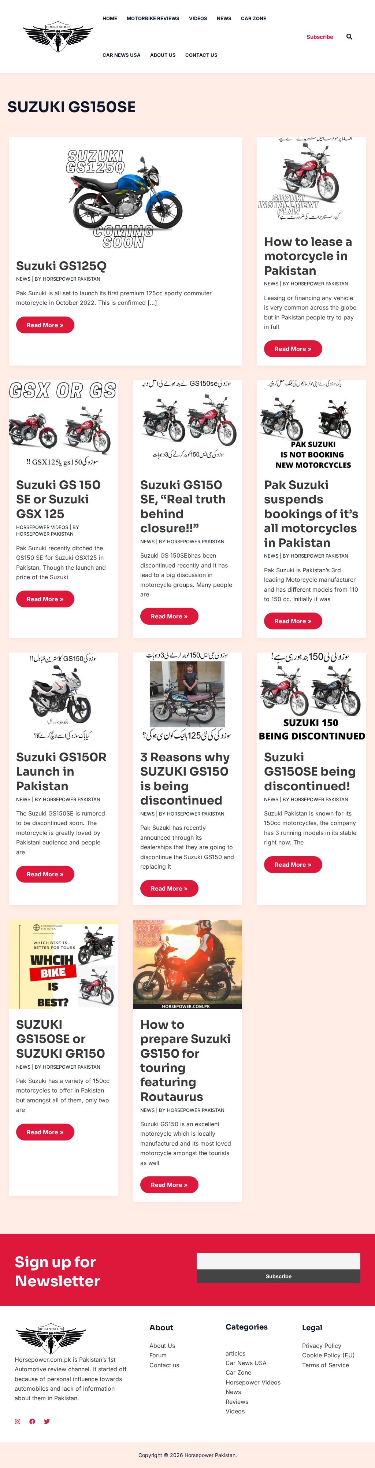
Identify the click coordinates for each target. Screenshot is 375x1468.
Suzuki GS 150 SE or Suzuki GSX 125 (58, 499)
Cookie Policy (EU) (328, 1355)
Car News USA (122, 55)
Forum (158, 1355)
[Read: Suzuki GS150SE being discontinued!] (311, 694)
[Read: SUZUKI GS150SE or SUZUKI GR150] (63, 961)
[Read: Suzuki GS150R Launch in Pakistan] (63, 694)
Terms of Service (325, 1365)
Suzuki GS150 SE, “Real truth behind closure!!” (183, 507)
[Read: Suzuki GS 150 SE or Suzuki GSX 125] (63, 421)
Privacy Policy (321, 1345)
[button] (320, 37)
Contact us (201, 55)
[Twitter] (47, 1421)
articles (235, 1353)
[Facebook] (32, 1421)
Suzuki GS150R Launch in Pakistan (61, 772)
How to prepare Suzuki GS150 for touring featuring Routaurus (185, 1060)
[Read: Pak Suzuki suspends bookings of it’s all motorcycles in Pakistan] (311, 421)
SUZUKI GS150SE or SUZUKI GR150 (60, 1039)
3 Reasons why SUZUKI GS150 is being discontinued (185, 779)
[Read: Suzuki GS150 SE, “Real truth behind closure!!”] (187, 421)
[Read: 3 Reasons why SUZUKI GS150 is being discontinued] (187, 694)
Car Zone (253, 18)
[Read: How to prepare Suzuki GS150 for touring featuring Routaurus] (187, 961)
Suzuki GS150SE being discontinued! (310, 772)
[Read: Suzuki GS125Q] (125, 190)
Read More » (45, 323)
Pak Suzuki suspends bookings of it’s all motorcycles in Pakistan (311, 514)
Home (110, 18)
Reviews (237, 1401)
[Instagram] (18, 1421)
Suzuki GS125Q (61, 266)
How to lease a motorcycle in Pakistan (308, 256)
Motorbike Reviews (153, 18)
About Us (163, 55)
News (224, 18)
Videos (198, 18)
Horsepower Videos (42, 527)
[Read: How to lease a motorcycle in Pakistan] (311, 178)
